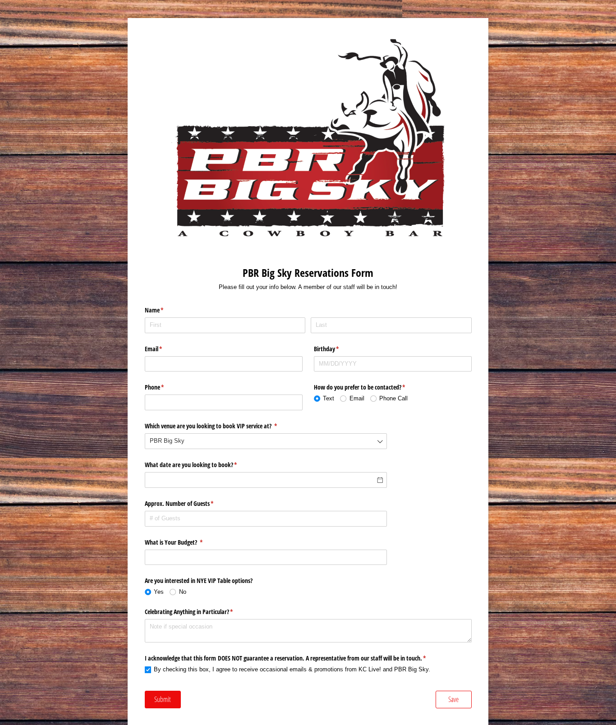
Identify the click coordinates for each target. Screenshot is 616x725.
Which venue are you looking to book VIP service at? (222, 426)
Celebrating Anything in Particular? (199, 611)
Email (164, 348)
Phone (165, 387)
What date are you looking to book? (201, 464)
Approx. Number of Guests (190, 503)
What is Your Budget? (184, 542)
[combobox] (266, 441)
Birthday (337, 348)
